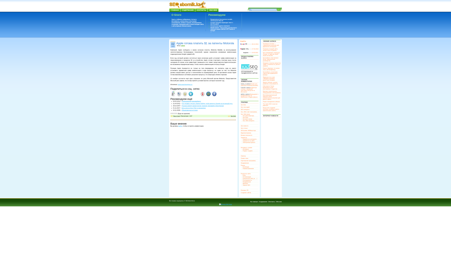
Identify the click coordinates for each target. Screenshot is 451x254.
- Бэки (244, 175)
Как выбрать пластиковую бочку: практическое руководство (270, 59)
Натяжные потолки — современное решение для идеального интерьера (271, 45)
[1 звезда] (171, 113)
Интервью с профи (246, 147)
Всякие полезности (246, 135)
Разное (243, 165)
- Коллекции (245, 167)
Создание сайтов (246, 192)
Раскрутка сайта (246, 173)
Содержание (188, 10)
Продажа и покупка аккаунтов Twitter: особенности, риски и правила (272, 64)
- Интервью (245, 149)
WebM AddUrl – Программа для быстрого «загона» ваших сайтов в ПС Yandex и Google (223, 29)
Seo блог (233, 116)
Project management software (271, 101)
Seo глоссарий (245, 107)
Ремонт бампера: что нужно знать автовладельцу (271, 68)
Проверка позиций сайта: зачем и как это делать (270, 49)
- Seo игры (245, 117)
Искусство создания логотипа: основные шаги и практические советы (271, 109)
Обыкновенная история (190, 110)
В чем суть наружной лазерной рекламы (249, 84)
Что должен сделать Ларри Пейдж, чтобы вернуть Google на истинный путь (207, 103)
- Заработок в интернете (249, 139)
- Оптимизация (246, 177)
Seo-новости (244, 126)
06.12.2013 (255, 44)
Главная (175, 10)
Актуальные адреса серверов (220, 26)
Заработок (244, 137)
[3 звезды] (174, 113)
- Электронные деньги (248, 142)
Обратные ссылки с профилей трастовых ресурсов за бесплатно (249, 90)
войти (180, 126)
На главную (254, 201)
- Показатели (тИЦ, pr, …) (249, 178)
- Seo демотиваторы (248, 115)
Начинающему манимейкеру (191, 101)
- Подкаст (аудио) (247, 150)
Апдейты (243, 41)
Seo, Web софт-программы (249, 112)
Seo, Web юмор (245, 114)
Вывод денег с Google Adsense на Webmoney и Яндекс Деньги (250, 95)
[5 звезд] (176, 113)
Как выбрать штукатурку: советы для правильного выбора (270, 73)
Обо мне (213, 10)
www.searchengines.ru (185, 84)
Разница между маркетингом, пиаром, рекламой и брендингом (203, 106)
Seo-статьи (244, 128)
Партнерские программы (248, 160)
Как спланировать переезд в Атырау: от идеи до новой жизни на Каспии (271, 54)
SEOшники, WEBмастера (248, 130)
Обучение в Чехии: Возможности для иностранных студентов (270, 87)
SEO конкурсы (245, 109)
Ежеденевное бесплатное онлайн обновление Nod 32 (221, 20)
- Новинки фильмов (248, 168)
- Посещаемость (247, 180)
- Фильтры (245, 183)
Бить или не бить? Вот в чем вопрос (194, 108)
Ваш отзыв (176, 116)
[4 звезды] (175, 113)
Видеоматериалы (246, 133)
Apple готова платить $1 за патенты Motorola (205, 43)
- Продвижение (246, 182)
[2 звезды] (172, 113)
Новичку (243, 156)
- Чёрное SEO (246, 185)
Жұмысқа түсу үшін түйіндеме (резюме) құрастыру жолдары (269, 78)
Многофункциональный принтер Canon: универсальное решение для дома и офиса (271, 97)
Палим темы (244, 158)
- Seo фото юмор (247, 119)
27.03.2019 (255, 49)
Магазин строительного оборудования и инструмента (271, 92)
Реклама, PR (244, 190)
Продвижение (245, 163)
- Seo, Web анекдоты (248, 120)
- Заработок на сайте (248, 140)
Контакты (201, 10)
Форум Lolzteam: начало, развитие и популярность (270, 83)
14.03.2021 (255, 52)
